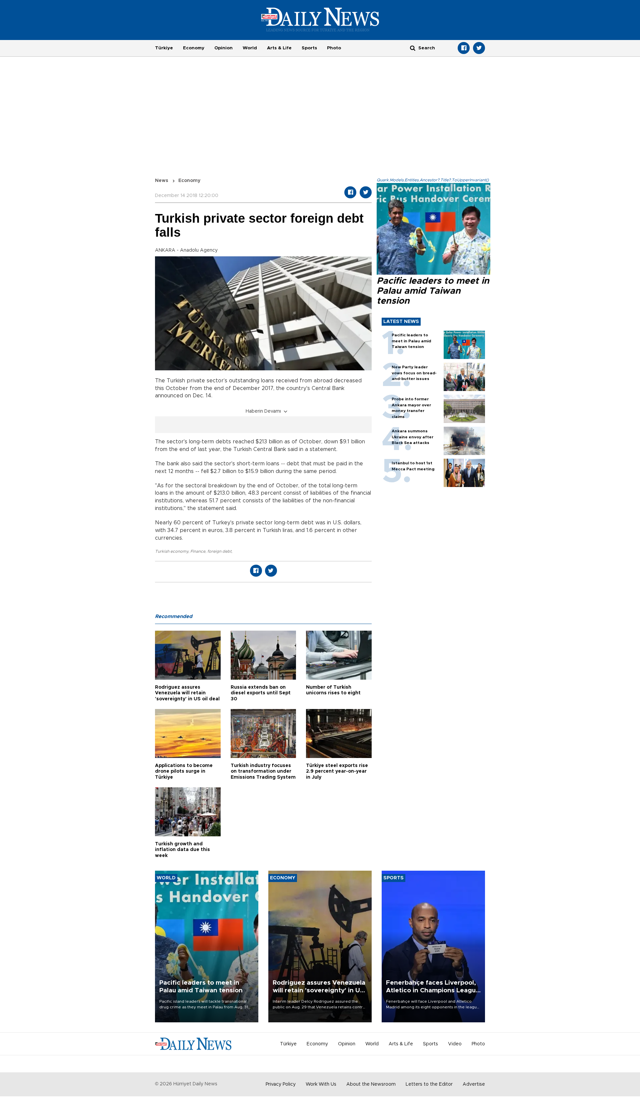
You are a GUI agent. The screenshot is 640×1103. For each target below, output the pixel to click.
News (161, 180)
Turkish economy (171, 551)
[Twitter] (479, 48)
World (250, 48)
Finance (197, 551)
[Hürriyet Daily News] (320, 19)
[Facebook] (464, 48)
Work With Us (321, 1084)
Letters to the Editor (429, 1084)
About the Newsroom (371, 1084)
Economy (193, 48)
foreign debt (219, 551)
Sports (309, 48)
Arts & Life (279, 48)
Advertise (474, 1084)
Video (455, 1044)
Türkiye (164, 48)
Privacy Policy (281, 1084)
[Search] (412, 48)
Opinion (223, 48)
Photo (334, 48)
